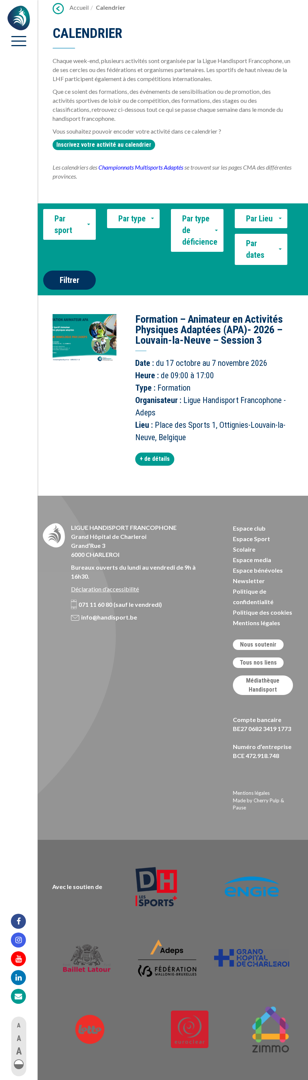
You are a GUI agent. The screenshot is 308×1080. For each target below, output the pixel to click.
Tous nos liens (258, 662)
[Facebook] (23, 921)
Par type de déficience (199, 230)
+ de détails (155, 458)
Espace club (249, 528)
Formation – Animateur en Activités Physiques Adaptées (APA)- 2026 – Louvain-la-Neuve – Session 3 (209, 329)
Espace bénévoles (258, 570)
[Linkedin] (23, 977)
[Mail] (23, 996)
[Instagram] (23, 940)
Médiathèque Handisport (262, 685)
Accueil (79, 7)
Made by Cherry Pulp (256, 800)
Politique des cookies (262, 612)
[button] (19, 1064)
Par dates (255, 249)
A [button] (19, 1025)
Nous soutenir (258, 644)
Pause (239, 808)
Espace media (252, 559)
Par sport (63, 224)
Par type (132, 218)
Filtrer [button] (69, 280)
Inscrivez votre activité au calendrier (103, 144)
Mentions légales (256, 622)
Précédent (58, 8)
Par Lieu (259, 218)
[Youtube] (23, 958)
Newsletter (249, 580)
